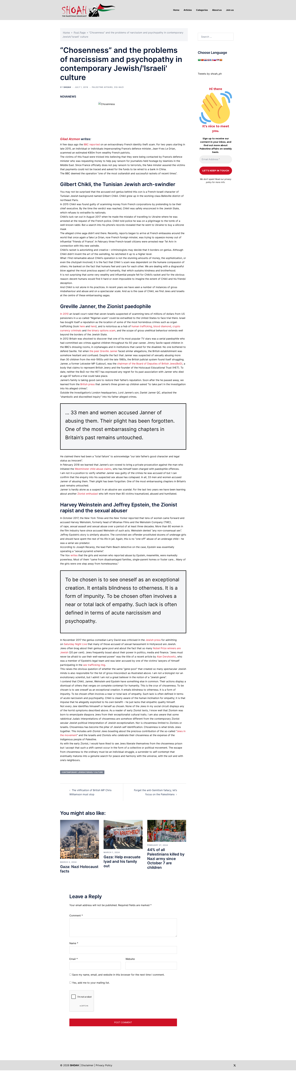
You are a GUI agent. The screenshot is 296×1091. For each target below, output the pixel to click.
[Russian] (214, 60)
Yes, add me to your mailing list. (90, 982)
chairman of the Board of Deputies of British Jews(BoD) (149, 363)
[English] (208, 60)
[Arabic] (199, 60)
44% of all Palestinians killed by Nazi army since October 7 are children (166, 858)
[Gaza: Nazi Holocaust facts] (79, 839)
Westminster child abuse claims (93, 468)
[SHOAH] (88, 9)
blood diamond (162, 326)
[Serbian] (217, 60)
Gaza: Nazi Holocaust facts (79, 868)
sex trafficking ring (94, 664)
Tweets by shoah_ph (210, 73)
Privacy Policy (104, 1065)
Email (73, 958)
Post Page (80, 32)
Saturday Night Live (75, 644)
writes (74, 555)
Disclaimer (87, 1065)
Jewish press (153, 639)
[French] (211, 60)
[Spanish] (220, 60)
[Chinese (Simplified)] (202, 60)
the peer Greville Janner (103, 351)
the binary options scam (101, 330)
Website (130, 958)
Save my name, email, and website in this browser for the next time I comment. (118, 974)
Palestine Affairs (102, 87)
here (82, 326)
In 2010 (64, 313)
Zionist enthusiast (87, 493)
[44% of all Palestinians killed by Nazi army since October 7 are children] (166, 830)
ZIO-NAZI (119, 87)
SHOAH (67, 87)
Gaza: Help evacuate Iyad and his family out (122, 861)
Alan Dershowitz (166, 656)
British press (87, 384)
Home (66, 32)
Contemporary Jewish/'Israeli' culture (82, 772)
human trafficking (142, 326)
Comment (76, 915)
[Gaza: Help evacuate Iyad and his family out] (123, 834)
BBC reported (92, 144)
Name (73, 943)
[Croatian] (205, 60)
